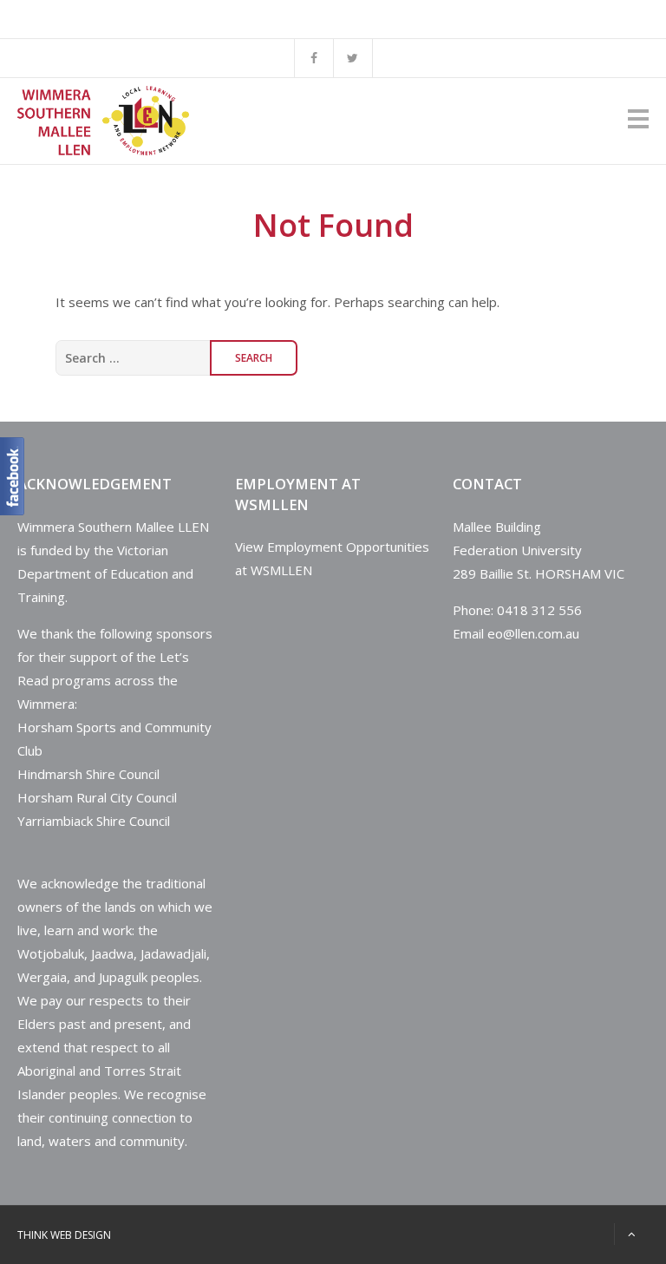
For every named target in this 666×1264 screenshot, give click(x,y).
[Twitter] (353, 58)
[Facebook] (314, 58)
